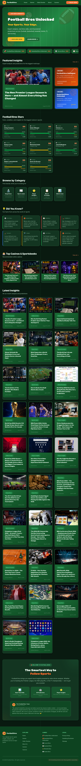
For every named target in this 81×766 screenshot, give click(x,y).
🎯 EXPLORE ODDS (16, 39)
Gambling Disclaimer (68, 738)
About (49, 2)
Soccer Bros (61, 51)
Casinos (24, 749)
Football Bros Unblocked (14, 51)
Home (25, 2)
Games (32, 2)
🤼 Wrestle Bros (46, 748)
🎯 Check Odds (72, 2)
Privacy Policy (66, 735)
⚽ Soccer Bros (46, 743)
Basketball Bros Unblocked (39, 51)
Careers (56, 2)
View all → (75, 62)
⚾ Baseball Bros (47, 746)
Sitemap (64, 741)
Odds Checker (41, 2)
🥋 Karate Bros (46, 751)
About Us (24, 744)
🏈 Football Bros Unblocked (50, 735)
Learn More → (32, 39)
